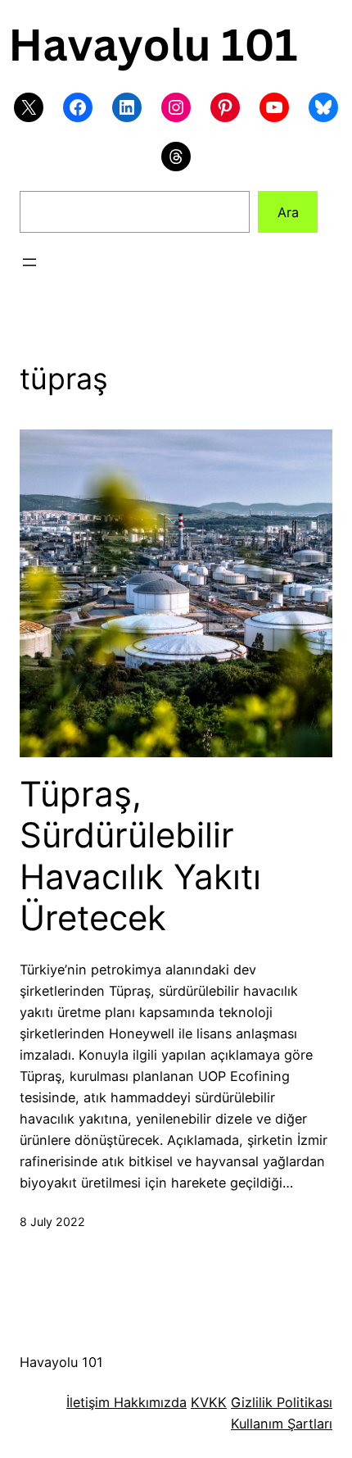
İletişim (88, 1402)
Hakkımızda (148, 1402)
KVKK (209, 1402)
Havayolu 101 (61, 1362)
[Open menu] (29, 262)
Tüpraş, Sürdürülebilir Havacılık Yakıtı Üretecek (140, 856)
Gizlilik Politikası (281, 1402)
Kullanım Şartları (281, 1423)
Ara (288, 212)
